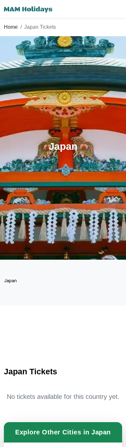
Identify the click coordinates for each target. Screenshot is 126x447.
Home (11, 27)
